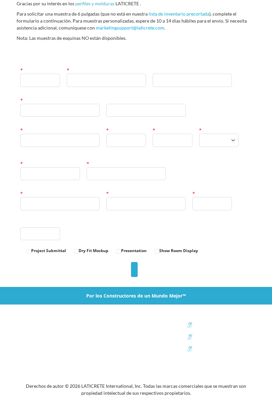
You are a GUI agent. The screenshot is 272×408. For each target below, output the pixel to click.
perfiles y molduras (94, 3)
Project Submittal (48, 250)
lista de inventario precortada (179, 14)
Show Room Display (178, 250)
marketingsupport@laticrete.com (130, 28)
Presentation (134, 250)
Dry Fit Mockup (93, 250)
